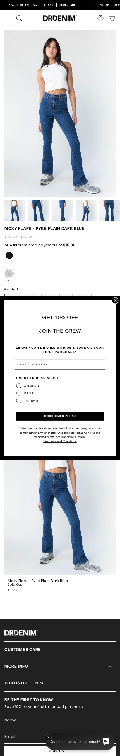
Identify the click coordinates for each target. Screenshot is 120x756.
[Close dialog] (115, 300)
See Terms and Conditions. (59, 441)
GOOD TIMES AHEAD (60, 416)
